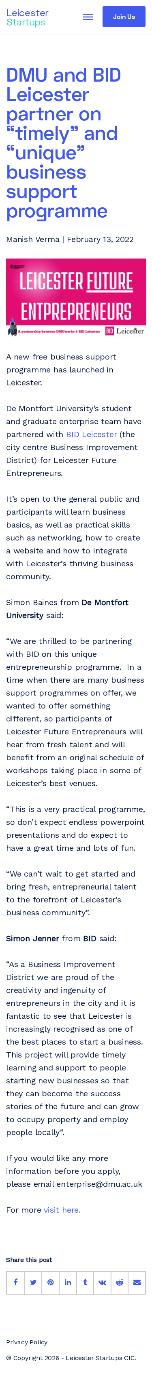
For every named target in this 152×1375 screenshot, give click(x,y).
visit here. (63, 1210)
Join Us (124, 16)
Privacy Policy (26, 1342)
